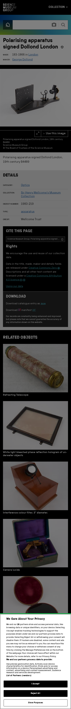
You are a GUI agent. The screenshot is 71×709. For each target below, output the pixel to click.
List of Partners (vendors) (18, 676)
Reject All (35, 693)
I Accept (35, 684)
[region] (35, 661)
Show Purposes (35, 703)
